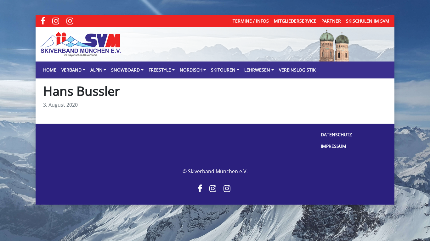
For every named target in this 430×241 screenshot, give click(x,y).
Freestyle (160, 70)
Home (49, 70)
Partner (331, 21)
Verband (71, 70)
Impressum (333, 146)
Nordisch (191, 70)
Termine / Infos (251, 21)
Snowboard (125, 70)
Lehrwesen (257, 70)
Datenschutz (336, 134)
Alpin (96, 70)
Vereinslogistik (297, 70)
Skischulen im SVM (367, 21)
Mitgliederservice (295, 21)
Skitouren (223, 70)
